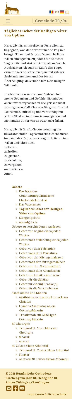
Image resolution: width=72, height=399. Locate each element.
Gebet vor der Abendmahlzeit (40, 266)
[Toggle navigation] (8, 20)
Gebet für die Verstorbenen (38, 288)
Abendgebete (28, 222)
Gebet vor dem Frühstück (37, 248)
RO (56, 12)
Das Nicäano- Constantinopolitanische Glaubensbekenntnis (36, 195)
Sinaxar (24, 337)
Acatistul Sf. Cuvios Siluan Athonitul (43, 359)
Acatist (24, 341)
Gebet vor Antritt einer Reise (39, 275)
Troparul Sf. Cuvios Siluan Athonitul (44, 350)
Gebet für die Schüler (34, 279)
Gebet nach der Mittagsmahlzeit (42, 262)
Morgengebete (29, 217)
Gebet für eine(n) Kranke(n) (38, 284)
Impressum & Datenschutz (46, 394)
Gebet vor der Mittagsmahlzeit (41, 257)
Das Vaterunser (30, 204)
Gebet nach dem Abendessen (39, 270)
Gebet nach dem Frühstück (38, 253)
